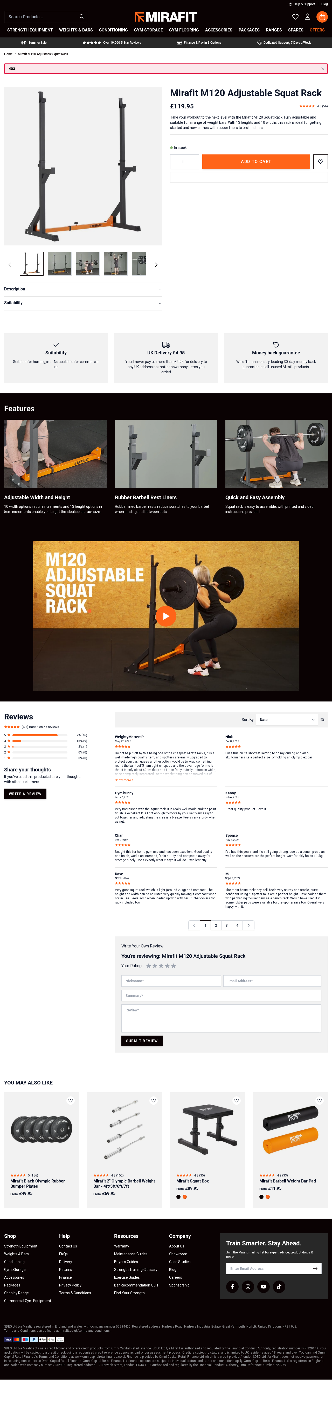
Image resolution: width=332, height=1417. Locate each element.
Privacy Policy (70, 1285)
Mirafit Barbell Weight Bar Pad (287, 1181)
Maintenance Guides (131, 1254)
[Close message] (323, 68)
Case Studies (180, 1262)
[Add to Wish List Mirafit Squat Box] (236, 1100)
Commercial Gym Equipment (27, 1301)
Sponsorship (179, 1285)
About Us (176, 1246)
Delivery (65, 1262)
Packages (12, 1285)
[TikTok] (279, 1286)
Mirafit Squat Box (192, 1181)
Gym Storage (15, 1270)
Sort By (248, 720)
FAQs (63, 1254)
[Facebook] (232, 1286)
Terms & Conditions (75, 1293)
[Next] (156, 265)
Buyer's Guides (126, 1262)
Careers (175, 1277)
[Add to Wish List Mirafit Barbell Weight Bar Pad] (319, 1100)
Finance (65, 1277)
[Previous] (194, 925)
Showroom (178, 1254)
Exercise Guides (127, 1277)
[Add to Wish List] (320, 161)
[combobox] (45, 17)
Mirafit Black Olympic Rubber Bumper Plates (37, 1184)
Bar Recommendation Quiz (136, 1285)
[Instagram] (248, 1286)
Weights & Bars (16, 1254)
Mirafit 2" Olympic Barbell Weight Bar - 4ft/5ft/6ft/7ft (124, 1184)
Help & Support (304, 4)
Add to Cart (256, 161)
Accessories (14, 1277)
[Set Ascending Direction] (322, 719)
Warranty (121, 1246)
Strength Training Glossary (135, 1270)
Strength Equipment (20, 1246)
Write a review (25, 794)
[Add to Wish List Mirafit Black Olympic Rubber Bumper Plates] (70, 1100)
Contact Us (68, 1246)
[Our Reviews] (111, 43)
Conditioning (14, 1262)
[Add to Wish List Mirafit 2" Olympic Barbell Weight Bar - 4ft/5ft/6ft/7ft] (153, 1100)
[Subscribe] (315, 1268)
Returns (65, 1270)
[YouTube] (263, 1286)
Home (8, 54)
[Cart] (322, 17)
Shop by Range (16, 1293)
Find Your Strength (129, 1293)
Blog (324, 4)
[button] (45, 735)
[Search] (82, 16)
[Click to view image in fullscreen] (83, 166)
